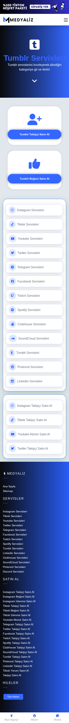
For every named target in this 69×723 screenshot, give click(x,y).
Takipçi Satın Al (12, 675)
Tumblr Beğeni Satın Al (34, 178)
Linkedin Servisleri (29, 381)
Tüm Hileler (13, 696)
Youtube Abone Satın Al (33, 434)
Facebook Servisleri (31, 281)
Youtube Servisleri (30, 238)
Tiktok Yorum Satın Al (16, 670)
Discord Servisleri (13, 571)
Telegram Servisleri (30, 267)
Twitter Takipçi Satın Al (32, 448)
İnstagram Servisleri (30, 210)
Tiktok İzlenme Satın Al (16, 615)
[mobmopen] (66, 18)
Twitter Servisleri (28, 253)
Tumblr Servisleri (27, 352)
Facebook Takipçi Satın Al (18, 633)
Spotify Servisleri (28, 310)
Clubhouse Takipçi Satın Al (19, 647)
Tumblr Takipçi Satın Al (34, 134)
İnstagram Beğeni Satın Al (18, 596)
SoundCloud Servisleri (33, 338)
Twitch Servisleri (28, 295)
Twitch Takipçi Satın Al (16, 638)
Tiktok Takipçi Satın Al (31, 420)
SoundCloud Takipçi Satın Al (20, 652)
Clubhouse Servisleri (31, 324)
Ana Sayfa (9, 486)
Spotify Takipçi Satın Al (16, 642)
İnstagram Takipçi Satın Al (34, 405)
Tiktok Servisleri (27, 224)
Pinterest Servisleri (30, 367)
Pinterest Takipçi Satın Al (18, 661)
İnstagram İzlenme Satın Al (19, 601)
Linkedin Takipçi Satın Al (17, 666)
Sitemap (8, 491)
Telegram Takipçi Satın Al (18, 624)
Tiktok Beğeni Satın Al (16, 610)
